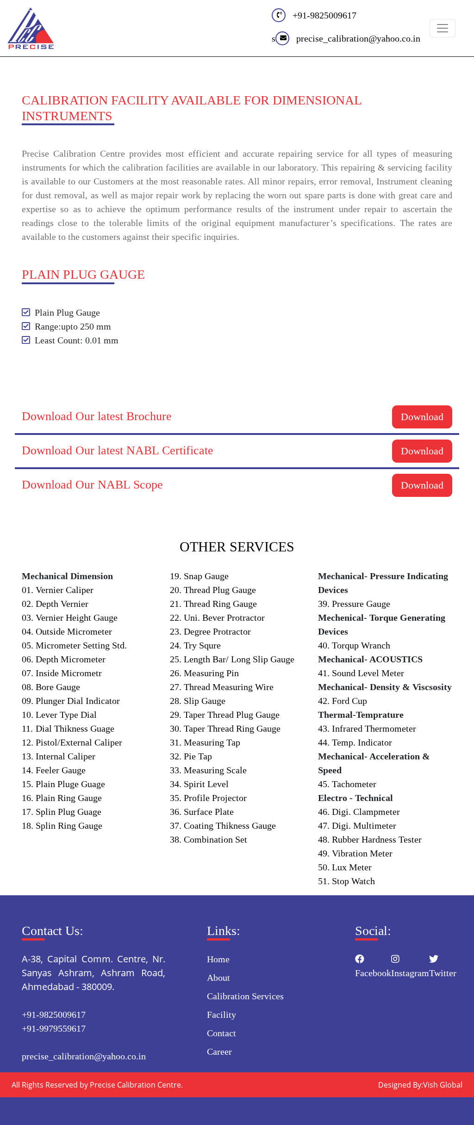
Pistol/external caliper (72, 742)
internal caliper (58, 756)
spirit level (199, 784)
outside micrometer (67, 631)
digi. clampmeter (359, 812)
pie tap (191, 756)
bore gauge (51, 687)
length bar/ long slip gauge (232, 659)
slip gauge (197, 701)
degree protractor (210, 631)
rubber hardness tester (370, 839)
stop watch (346, 881)
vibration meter (355, 853)
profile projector (208, 798)
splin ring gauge (62, 825)
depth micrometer (64, 659)
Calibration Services (245, 996)
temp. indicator (355, 742)
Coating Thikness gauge (223, 825)
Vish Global (442, 1085)
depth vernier (55, 604)
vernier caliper (58, 590)
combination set (208, 839)
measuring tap (205, 742)
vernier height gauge (70, 617)
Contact (221, 1033)
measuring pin (204, 673)
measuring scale (208, 770)
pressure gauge (354, 604)
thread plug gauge (213, 590)
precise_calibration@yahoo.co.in (358, 38)
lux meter (345, 867)
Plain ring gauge (62, 798)
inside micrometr (62, 673)
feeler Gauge (54, 770)
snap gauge (199, 576)
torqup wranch (354, 645)
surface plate (202, 812)
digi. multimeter (357, 825)
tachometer (347, 784)
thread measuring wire (222, 687)
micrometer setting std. (74, 645)
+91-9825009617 (324, 15)
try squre (195, 645)
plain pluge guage (63, 784)
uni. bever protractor (217, 617)
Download (422, 416)
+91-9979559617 (54, 1028)
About (218, 977)
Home (218, 959)
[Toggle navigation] (442, 28)
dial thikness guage (68, 728)
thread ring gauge (213, 604)
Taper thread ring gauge (225, 728)
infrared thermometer (367, 728)
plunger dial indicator (71, 701)
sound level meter (361, 673)
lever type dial (59, 714)
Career (219, 1051)
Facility (221, 1014)
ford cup (342, 701)
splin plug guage (61, 812)
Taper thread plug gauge (225, 714)
